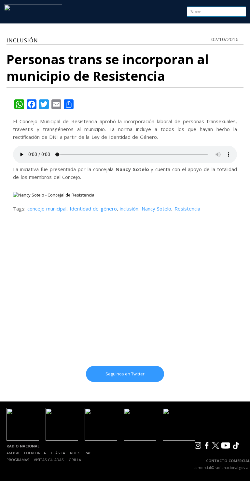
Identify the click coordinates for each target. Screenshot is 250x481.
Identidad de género (93, 208)
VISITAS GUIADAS (48, 459)
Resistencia (187, 208)
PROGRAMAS (18, 459)
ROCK (75, 452)
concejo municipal (47, 208)
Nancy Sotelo (157, 208)
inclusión (129, 208)
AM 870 (13, 452)
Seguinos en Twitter (125, 374)
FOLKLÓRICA (35, 452)
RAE (88, 452)
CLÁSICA (58, 452)
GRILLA (75, 459)
